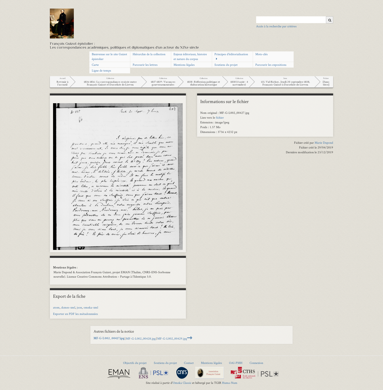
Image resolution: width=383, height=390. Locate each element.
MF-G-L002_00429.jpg (172, 338)
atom (56, 307)
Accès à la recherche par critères (276, 26)
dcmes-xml (68, 307)
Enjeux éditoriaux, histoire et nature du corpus (190, 56)
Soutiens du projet (226, 65)
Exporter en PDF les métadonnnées (75, 314)
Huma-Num (229, 383)
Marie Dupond (324, 142)
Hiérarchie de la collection (149, 54)
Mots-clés (261, 54)
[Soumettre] (329, 19)
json (79, 307)
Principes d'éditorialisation (231, 54)
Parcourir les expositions (270, 65)
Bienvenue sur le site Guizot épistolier (109, 56)
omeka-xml (91, 307)
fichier (220, 117)
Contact (189, 363)
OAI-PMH (235, 363)
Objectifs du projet (135, 363)
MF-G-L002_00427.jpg (109, 338)
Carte (95, 65)
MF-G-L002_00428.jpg (141, 338)
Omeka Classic (182, 383)
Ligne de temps (101, 70)
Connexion (256, 363)
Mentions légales (184, 65)
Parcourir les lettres (145, 65)
